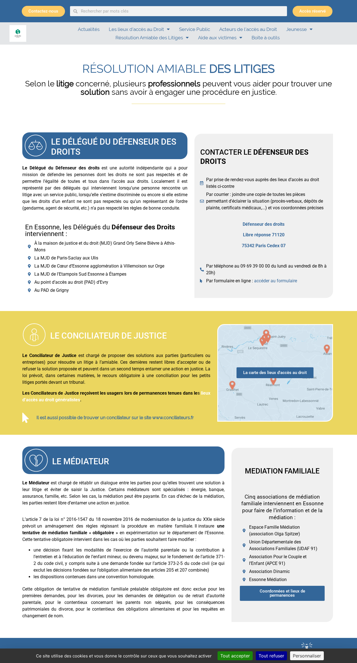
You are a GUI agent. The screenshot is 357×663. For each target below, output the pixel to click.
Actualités (89, 29)
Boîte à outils (266, 37)
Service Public (194, 29)
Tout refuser (271, 656)
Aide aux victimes (217, 37)
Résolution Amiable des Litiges (149, 37)
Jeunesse (296, 29)
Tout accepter (235, 656)
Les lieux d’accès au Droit (136, 29)
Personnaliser (307, 656)
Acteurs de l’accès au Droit (248, 29)
